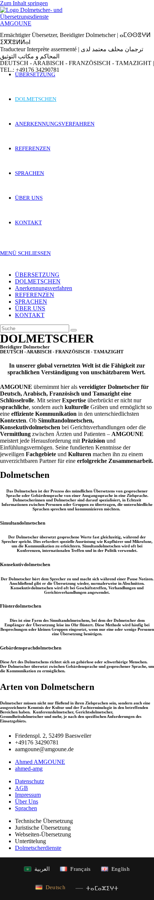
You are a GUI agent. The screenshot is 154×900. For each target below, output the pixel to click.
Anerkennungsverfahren (43, 288)
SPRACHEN (31, 301)
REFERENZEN (34, 295)
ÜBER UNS (30, 308)
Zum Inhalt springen (24, 3)
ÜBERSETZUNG (37, 274)
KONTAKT (29, 315)
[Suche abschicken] (74, 330)
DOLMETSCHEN (38, 281)
